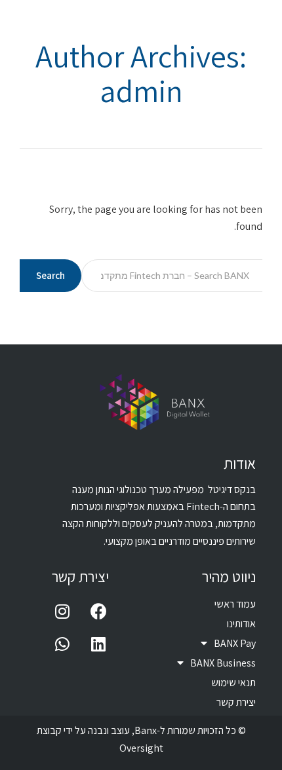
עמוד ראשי (235, 604)
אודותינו (241, 624)
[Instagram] (62, 611)
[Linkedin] (98, 643)
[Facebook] (98, 611)
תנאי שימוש (233, 682)
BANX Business (223, 663)
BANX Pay (235, 643)
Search (50, 275)
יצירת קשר (236, 702)
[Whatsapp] (62, 643)
